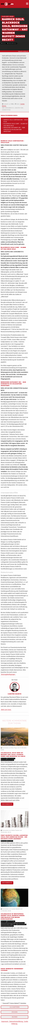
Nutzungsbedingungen (8, 674)
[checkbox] (1, 1003)
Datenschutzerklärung (16, 1021)
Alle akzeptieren (14, 1007)
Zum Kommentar (7, 804)
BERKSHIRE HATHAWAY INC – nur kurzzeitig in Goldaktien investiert (14, 129)
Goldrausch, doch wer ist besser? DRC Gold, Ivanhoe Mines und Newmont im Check (13, 754)
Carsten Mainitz (14, 694)
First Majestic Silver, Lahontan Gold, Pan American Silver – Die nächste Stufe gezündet (14, 837)
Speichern (14, 1012)
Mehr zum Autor (6, 709)
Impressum (4, 1021)
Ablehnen (14, 1017)
